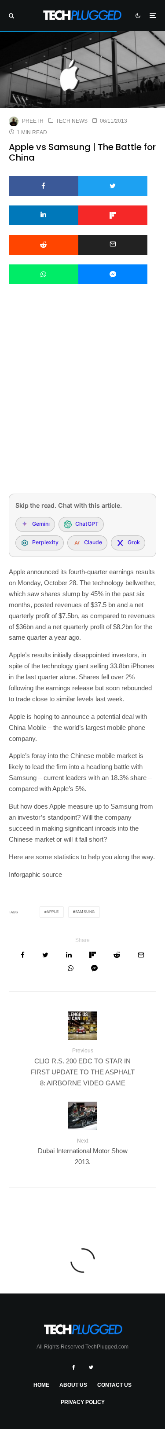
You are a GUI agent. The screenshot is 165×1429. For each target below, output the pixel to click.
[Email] (113, 245)
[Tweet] (113, 186)
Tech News (72, 121)
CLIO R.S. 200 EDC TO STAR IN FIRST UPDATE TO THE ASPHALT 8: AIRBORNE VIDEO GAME (83, 1067)
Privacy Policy (83, 1402)
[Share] (43, 186)
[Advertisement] (82, 400)
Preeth (33, 121)
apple (53, 912)
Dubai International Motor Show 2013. (83, 1151)
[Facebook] (74, 1367)
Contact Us (114, 1385)
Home (41, 1385)
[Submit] (43, 245)
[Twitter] (91, 1367)
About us (73, 1385)
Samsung (85, 912)
